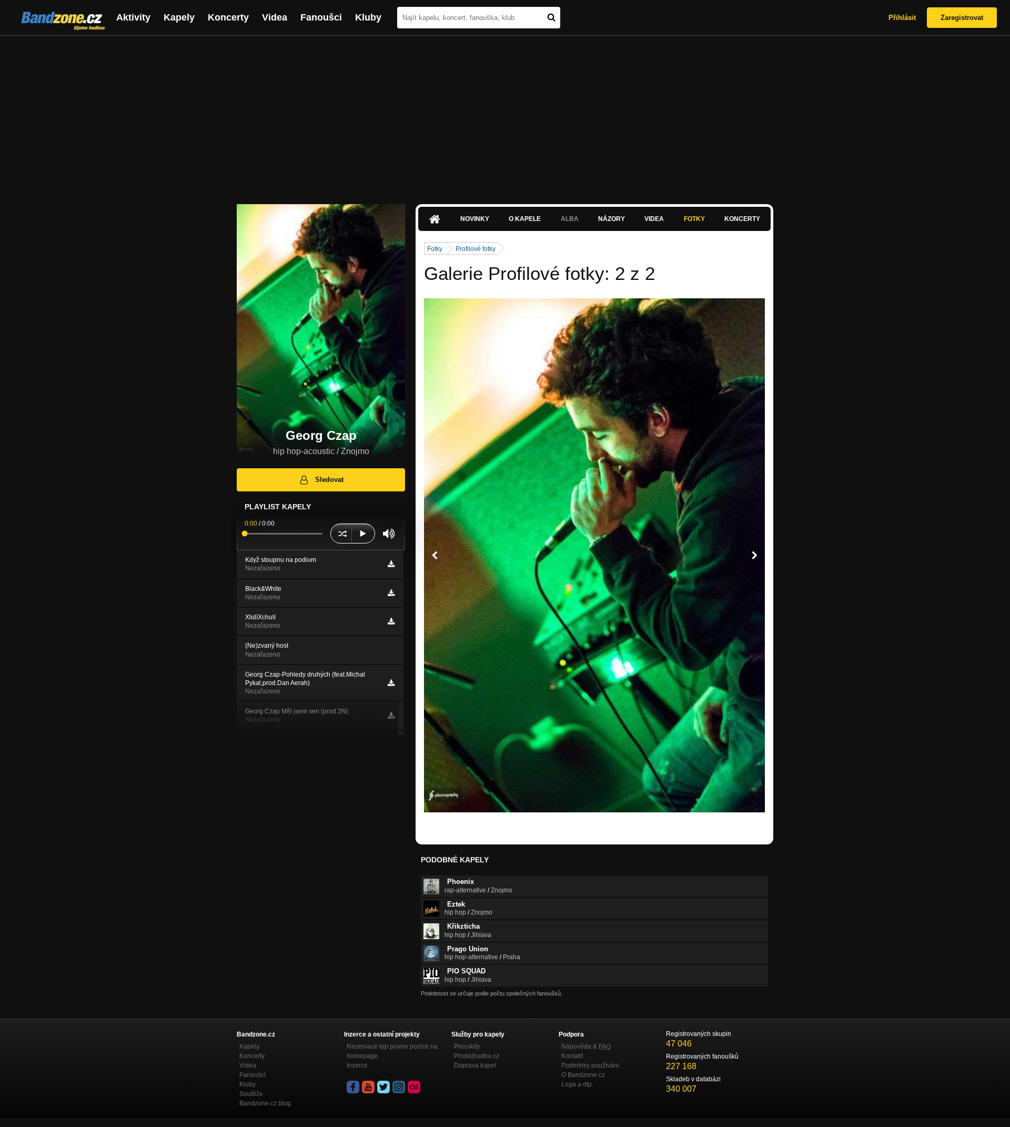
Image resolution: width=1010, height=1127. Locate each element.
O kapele (525, 219)
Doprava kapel (475, 1065)
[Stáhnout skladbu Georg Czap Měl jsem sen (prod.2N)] (391, 715)
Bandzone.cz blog (265, 1103)
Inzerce (357, 1065)
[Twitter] (383, 1087)
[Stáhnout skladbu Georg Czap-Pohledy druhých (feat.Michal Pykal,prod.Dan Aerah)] (391, 683)
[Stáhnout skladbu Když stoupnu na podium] (391, 564)
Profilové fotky (476, 249)
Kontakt (572, 1056)
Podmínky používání (590, 1065)
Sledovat (329, 480)
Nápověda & (586, 1046)
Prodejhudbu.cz (476, 1056)
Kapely (179, 17)
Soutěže (251, 1094)
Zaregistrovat (962, 18)
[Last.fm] (414, 1087)
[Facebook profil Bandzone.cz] (353, 1087)
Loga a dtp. (577, 1084)
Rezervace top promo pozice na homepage (392, 1051)
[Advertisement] (505, 114)
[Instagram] (398, 1087)
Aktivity (133, 17)
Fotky (694, 219)
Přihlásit (902, 18)
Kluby (368, 17)
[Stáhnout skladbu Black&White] (391, 593)
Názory (611, 219)
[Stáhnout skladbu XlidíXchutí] (391, 621)
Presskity (467, 1046)
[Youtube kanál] (368, 1087)
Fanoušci (321, 17)
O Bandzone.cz (583, 1075)
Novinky (474, 219)
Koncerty (228, 17)
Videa (274, 17)
